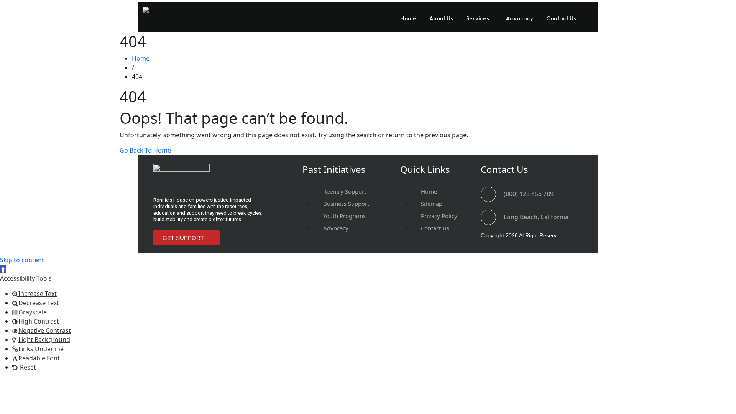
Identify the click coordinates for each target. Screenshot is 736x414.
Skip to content (22, 260)
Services (477, 18)
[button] (479, 18)
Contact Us (561, 18)
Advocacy (519, 18)
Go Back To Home (145, 150)
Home (408, 18)
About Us (441, 18)
